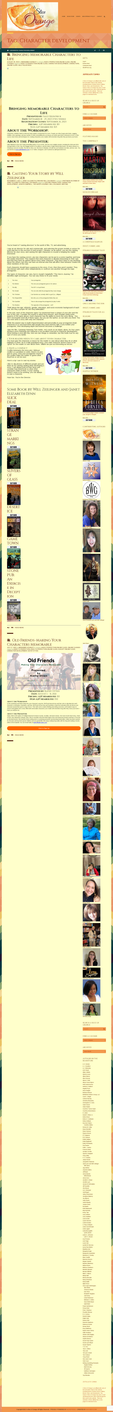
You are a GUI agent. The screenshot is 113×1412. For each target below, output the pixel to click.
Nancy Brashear (87, 1279)
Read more (19, 161)
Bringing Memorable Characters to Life (44, 56)
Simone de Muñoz (88, 1336)
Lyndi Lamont (87, 1232)
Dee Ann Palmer (87, 1123)
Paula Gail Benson (88, 1306)
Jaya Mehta (86, 1168)
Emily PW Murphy (87, 1143)
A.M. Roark (86, 1070)
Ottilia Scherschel (89, 1373)
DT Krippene (86, 1135)
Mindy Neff (85, 1275)
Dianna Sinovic (87, 1133)
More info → (86, 186)
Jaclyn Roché (86, 1159)
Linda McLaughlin (87, 1231)
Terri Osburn (86, 1355)
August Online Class (66, 649)
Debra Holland (87, 1121)
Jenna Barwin (86, 1174)
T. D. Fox (85, 1346)
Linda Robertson (88, 1297)
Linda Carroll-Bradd (88, 1226)
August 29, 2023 (13, 62)
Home (63, 16)
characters (74, 63)
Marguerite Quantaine (89, 1253)
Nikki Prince (86, 1283)
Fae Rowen (86, 1145)
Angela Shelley (88, 1365)
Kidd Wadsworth (87, 1208)
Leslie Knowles (87, 1222)
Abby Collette (86, 1072)
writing (65, 184)
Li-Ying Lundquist (87, 1224)
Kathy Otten (33, 651)
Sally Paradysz (87, 1332)
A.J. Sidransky (87, 1068)
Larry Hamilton (87, 1216)
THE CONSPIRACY (90, 141)
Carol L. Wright (87, 1096)
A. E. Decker (86, 1064)
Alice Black (87, 1287)
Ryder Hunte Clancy (88, 1330)
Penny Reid (86, 1308)
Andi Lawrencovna (88, 1084)
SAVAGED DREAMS (90, 192)
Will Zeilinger (55, 184)
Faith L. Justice (87, 1147)
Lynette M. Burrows (88, 1245)
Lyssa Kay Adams (88, 1247)
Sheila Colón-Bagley (88, 1334)
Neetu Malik (86, 1281)
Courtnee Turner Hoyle (89, 1109)
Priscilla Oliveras (87, 1312)
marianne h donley (29, 62)
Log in (84, 61)
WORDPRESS (71, 1409)
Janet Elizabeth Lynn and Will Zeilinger (39, 181)
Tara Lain (85, 1351)
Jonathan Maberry (88, 1196)
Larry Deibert (86, 1214)
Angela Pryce (86, 1088)
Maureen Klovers (87, 1259)
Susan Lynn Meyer (88, 1342)
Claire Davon (86, 1104)
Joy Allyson (86, 1198)
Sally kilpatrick (24, 65)
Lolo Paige (86, 1241)
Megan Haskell (87, 1261)
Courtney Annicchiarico (89, 1111)
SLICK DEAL (12, 400)
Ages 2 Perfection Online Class (57, 62)
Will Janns (87, 1165)
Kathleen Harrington (89, 1371)
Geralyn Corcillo (87, 1151)
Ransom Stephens (88, 1322)
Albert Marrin (86, 1076)
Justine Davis (86, 1204)
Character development (58, 63)
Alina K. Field (86, 1080)
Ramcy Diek (86, 1320)
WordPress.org (87, 67)
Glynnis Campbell (88, 1153)
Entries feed (86, 63)
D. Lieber (85, 1113)
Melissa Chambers (88, 1267)
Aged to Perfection (22, 649)
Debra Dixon (86, 1117)
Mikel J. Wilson (87, 1273)
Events (78, 16)
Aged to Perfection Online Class (34, 63)
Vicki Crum (86, 1361)
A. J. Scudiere (86, 1066)
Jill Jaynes (87, 1369)
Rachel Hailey (86, 1316)
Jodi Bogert (86, 1192)
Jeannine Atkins (87, 1170)
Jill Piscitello (86, 1186)
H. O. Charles (86, 1157)
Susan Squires (87, 1344)
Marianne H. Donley (88, 1255)
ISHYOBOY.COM (91, 1409)
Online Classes (74, 647)
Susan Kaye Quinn (88, 1340)
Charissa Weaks (88, 1289)
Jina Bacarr (86, 1188)
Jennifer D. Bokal (87, 1180)
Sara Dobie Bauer (89, 1302)
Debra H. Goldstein (88, 1119)
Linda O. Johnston (88, 1235)
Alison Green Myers (88, 1082)
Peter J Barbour (87, 1310)
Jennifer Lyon (86, 1182)
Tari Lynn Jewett (87, 1353)
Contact (99, 16)
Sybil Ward (87, 1304)
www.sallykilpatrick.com (22, 149)
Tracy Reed (86, 1357)
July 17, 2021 (11, 647)
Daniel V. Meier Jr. (88, 1115)
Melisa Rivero (86, 1265)
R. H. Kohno (86, 1314)
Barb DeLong (87, 1367)
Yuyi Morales (86, 1375)
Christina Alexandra (88, 1100)
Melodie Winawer (87, 1269)
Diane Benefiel (87, 1129)
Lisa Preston (86, 1239)
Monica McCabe (87, 1277)
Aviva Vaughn (86, 1090)
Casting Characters (52, 182)
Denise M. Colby (87, 1127)
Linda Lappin (86, 1229)
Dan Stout (87, 1291)
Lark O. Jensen (88, 1236)
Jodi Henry (87, 1295)
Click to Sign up (14, 154)
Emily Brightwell (87, 1141)
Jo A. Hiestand (87, 1190)
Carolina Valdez (88, 1125)
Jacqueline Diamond (88, 1161)
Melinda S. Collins (89, 1300)
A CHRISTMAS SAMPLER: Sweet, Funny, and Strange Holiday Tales (94, 246)
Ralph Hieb (86, 1318)
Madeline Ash (86, 1249)
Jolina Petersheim (88, 1194)
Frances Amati (87, 1149)
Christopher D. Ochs (88, 1102)
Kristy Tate (86, 1212)
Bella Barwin (87, 1175)
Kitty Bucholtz (86, 1210)
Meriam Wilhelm (87, 1271)
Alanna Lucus (86, 1074)
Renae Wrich (86, 1326)
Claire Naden (86, 1106)
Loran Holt (85, 1243)
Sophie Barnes (87, 1338)
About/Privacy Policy (88, 16)
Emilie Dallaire (87, 1139)
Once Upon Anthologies (89, 1285)
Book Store (70, 16)
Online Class (12, 65)
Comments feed (87, 65)
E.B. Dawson (86, 1137)
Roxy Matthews (87, 1328)
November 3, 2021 (13, 181)
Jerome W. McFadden (89, 1184)
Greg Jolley (86, 1155)
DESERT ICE (13, 509)
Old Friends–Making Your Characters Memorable (34, 642)
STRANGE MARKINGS (13, 437)
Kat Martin (85, 1206)
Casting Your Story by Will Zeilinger (35, 175)
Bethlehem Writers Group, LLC (91, 1094)
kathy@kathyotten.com (40, 722)
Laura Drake (86, 1218)
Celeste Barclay (87, 1098)
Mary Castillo (86, 1257)
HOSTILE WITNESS (90, 371)
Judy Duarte (86, 1200)
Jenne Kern (86, 1178)
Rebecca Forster (87, 1324)
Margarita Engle (87, 1251)
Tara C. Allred (86, 1348)
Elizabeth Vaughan (89, 1293)
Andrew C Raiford (88, 1086)
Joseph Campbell (25, 184)
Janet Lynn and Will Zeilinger (91, 1163)
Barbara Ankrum (87, 1092)
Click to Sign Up (43, 728)
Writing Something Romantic (90, 1363)
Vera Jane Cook (87, 1359)
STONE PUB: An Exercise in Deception (14, 583)
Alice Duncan (86, 1078)
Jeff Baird (85, 1172)
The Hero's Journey (41, 184)
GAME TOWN (13, 541)
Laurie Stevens (87, 1220)
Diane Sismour (87, 1131)
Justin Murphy (87, 1202)
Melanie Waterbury (88, 1263)
